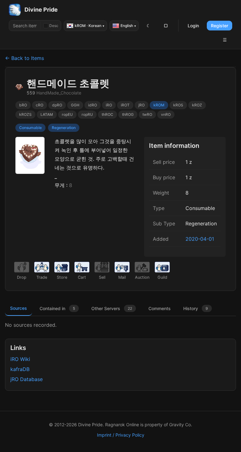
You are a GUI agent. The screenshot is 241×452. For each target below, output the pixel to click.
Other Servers (111, 308)
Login (193, 25)
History (195, 308)
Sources (18, 308)
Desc (53, 25)
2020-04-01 (199, 239)
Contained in (57, 308)
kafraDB (19, 369)
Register (219, 25)
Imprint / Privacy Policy (120, 435)
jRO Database (26, 379)
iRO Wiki (20, 359)
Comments (159, 308)
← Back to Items (24, 58)
